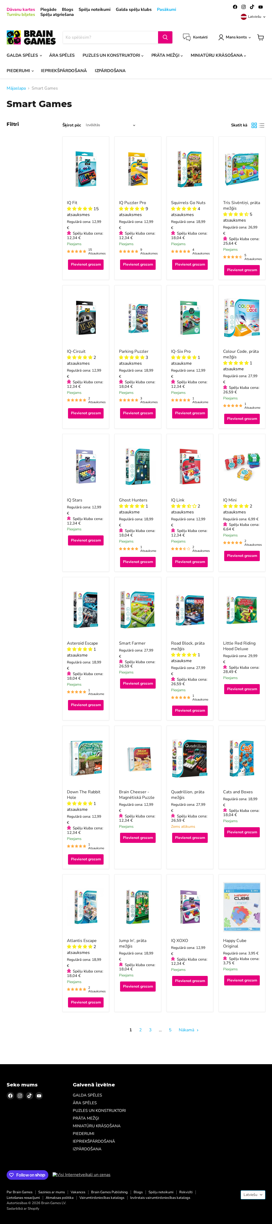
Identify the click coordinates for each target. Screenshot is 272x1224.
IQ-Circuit (76, 351)
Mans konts (236, 37)
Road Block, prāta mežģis (188, 646)
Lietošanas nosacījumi (23, 1197)
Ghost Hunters (133, 500)
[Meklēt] (165, 37)
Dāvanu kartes (21, 9)
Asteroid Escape (82, 643)
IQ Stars (74, 500)
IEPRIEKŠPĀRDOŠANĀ (64, 71)
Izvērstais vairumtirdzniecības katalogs (160, 1197)
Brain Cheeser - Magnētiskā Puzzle (137, 794)
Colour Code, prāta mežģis (241, 354)
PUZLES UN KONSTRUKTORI (112, 55)
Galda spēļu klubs (134, 9)
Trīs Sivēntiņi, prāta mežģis (241, 205)
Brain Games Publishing (109, 1192)
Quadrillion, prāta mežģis (187, 794)
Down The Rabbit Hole (83, 794)
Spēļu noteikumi (94, 9)
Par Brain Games (19, 1192)
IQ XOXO (179, 941)
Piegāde (48, 9)
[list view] (261, 125)
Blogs (67, 9)
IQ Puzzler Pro (132, 203)
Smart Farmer (132, 643)
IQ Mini (230, 500)
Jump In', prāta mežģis (132, 943)
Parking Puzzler (133, 351)
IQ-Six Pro (181, 351)
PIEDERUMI (19, 71)
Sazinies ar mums (51, 1192)
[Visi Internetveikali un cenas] (81, 1174)
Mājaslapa (16, 88)
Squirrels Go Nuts (188, 203)
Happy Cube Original (234, 943)
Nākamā (187, 1030)
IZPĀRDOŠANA (110, 71)
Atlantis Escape (82, 941)
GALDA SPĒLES (23, 55)
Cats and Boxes (238, 792)
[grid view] (254, 125)
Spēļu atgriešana (57, 14)
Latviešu (254, 16)
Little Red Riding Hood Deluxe (239, 646)
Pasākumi (166, 9)
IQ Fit (72, 203)
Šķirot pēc (71, 125)
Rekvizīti (186, 1192)
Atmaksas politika (60, 1197)
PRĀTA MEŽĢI (166, 55)
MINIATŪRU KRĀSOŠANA (217, 55)
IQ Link (177, 500)
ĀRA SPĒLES (62, 55)
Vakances (78, 1192)
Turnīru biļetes (21, 14)
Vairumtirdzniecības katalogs (101, 1197)
